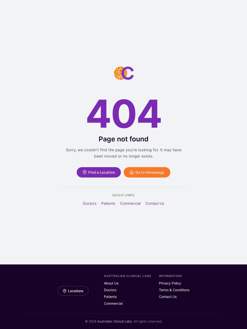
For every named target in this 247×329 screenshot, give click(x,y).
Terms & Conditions (174, 290)
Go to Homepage (150, 172)
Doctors (89, 203)
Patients (108, 203)
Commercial (130, 203)
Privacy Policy (170, 283)
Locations (75, 291)
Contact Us (154, 203)
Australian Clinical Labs (114, 321)
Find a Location (101, 172)
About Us (111, 283)
